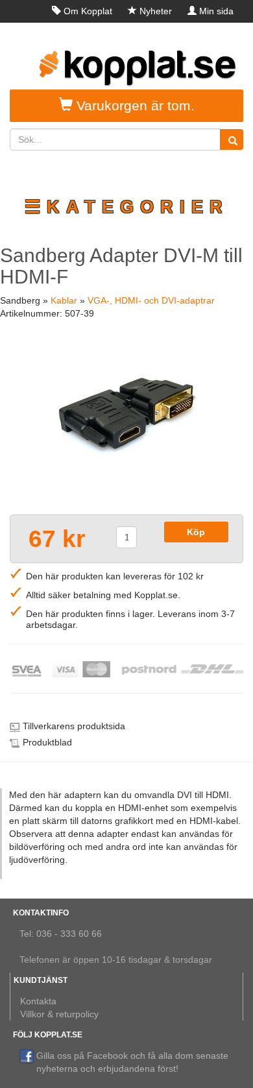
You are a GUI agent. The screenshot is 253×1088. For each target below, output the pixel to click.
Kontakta (38, 1001)
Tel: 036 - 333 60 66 (60, 933)
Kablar (64, 300)
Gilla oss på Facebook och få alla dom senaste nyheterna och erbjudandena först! (132, 1062)
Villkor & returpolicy (59, 1014)
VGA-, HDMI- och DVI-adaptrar (151, 300)
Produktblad (47, 742)
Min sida (216, 11)
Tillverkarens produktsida (74, 726)
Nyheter (155, 11)
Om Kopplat (88, 11)
